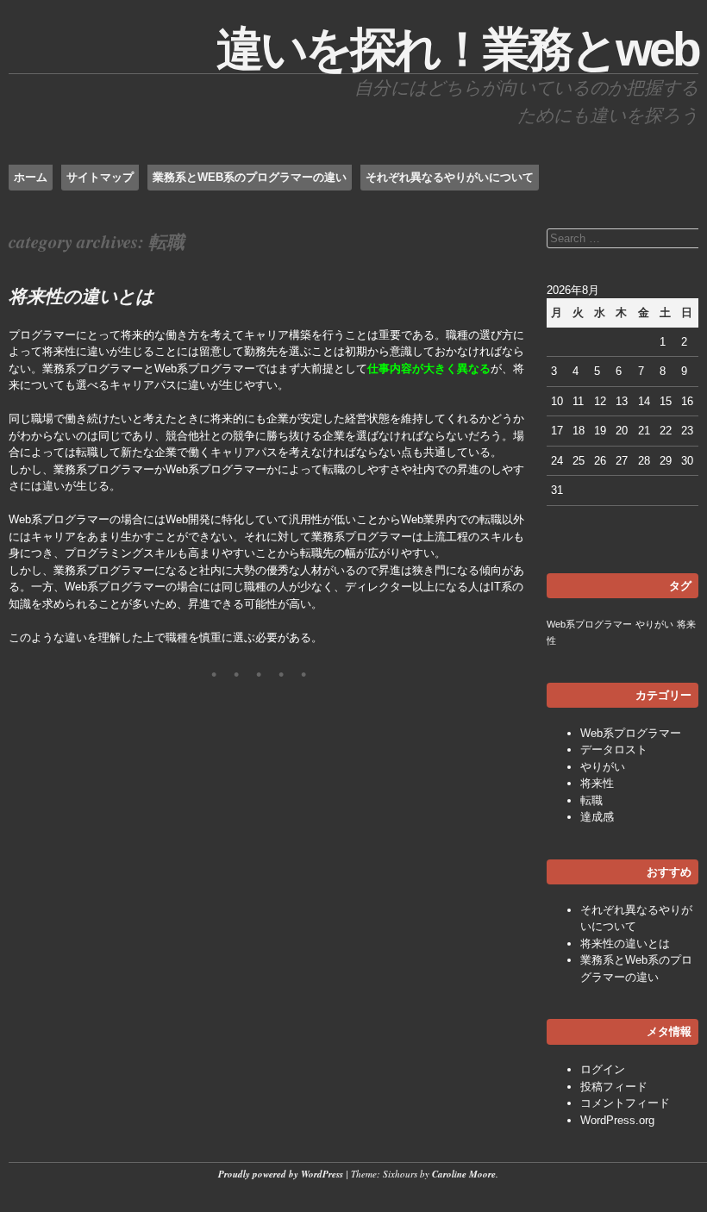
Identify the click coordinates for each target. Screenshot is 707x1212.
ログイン (602, 1069)
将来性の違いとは (81, 296)
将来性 (597, 783)
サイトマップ (100, 177)
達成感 (597, 816)
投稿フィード (614, 1086)
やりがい (654, 624)
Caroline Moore (464, 1174)
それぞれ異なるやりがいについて (450, 177)
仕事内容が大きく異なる (429, 368)
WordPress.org (617, 1120)
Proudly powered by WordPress (280, 1174)
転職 (591, 800)
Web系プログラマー (589, 624)
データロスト (614, 749)
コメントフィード (625, 1102)
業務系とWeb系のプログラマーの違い (250, 177)
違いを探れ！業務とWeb (457, 49)
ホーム (30, 177)
